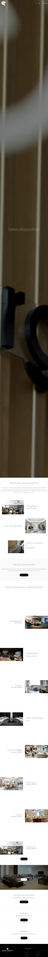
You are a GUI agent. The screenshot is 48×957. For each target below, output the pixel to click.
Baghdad (31, 654)
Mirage (37, 952)
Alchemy (27, 954)
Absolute (27, 952)
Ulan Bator (34, 718)
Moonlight (38, 954)
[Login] (40, 3)
